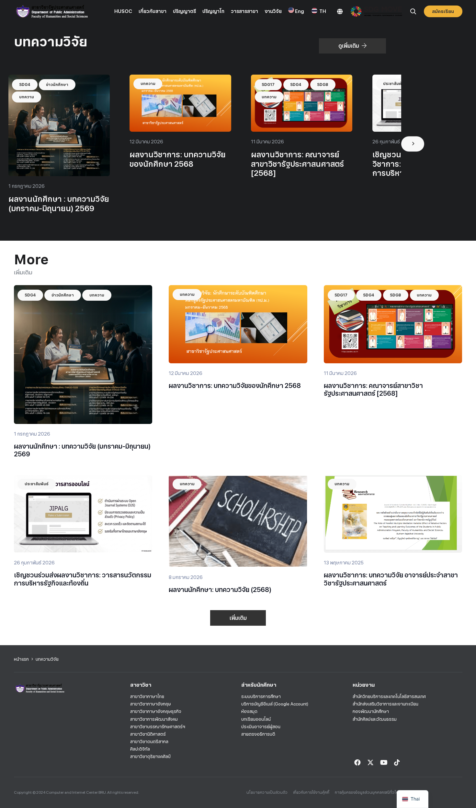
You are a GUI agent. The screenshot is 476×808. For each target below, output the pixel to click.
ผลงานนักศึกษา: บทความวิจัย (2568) (220, 590)
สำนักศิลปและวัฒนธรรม (375, 719)
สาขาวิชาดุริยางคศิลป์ (150, 756)
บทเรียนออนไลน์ (256, 719)
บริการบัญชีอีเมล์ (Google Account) (274, 703)
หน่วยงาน (364, 685)
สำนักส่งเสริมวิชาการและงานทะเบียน (385, 703)
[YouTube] (384, 762)
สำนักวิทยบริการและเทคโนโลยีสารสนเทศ (389, 696)
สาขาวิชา (140, 685)
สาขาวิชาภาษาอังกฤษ (150, 703)
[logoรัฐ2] (52, 11)
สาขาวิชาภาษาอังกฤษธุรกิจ (155, 711)
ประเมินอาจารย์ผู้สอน (260, 726)
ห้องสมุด (249, 711)
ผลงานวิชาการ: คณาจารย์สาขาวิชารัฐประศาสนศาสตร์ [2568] (297, 164)
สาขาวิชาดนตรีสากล (149, 741)
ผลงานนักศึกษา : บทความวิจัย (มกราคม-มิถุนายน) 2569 (58, 203)
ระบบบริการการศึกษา (261, 696)
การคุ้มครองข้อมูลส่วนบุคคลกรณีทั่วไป (367, 792)
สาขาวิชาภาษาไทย (147, 696)
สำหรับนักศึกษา (258, 685)
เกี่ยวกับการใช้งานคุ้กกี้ (311, 792)
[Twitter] (370, 762)
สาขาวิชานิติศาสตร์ (148, 734)
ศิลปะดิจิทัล (140, 749)
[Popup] (340, 11)
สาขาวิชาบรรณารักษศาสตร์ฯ (157, 726)
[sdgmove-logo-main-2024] (376, 11)
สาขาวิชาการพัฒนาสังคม (154, 719)
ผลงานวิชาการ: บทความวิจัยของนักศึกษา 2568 (178, 159)
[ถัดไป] (412, 144)
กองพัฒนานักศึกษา (371, 711)
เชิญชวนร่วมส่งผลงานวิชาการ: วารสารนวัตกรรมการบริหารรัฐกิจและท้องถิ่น (82, 579)
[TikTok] (397, 762)
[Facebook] (357, 762)
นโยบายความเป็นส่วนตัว (267, 792)
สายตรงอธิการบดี (258, 734)
